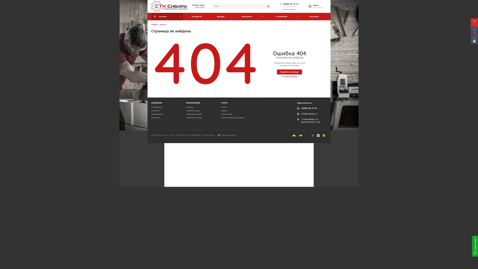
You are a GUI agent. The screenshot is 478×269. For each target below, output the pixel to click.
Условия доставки (194, 114)
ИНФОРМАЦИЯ (193, 103)
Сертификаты (157, 114)
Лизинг (224, 107)
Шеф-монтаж (227, 114)
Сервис (224, 111)
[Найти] (268, 6)
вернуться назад (291, 76)
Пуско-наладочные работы (233, 118)
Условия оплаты (193, 111)
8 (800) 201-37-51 (291, 4)
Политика (155, 118)
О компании (156, 107)
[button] (475, 246)
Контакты (155, 111)
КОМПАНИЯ (156, 103)
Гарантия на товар (194, 118)
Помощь (190, 107)
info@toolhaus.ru (309, 114)
